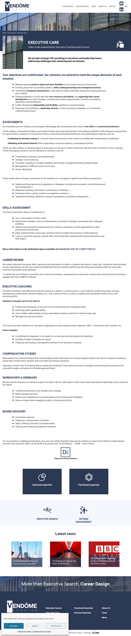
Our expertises (82, 6)
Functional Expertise (83, 608)
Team (104, 612)
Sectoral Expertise (82, 612)
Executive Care (52, 612)
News (93, 6)
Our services (67, 6)
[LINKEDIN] (121, 9)
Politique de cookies (24, 631)
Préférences (56, 626)
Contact (112, 6)
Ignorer (35, 626)
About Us (102, 6)
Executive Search (54, 608)
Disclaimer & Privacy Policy (41, 631)
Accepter (14, 626)
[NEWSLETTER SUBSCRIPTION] (121, 3)
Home (4, 33)
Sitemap (87, 632)
